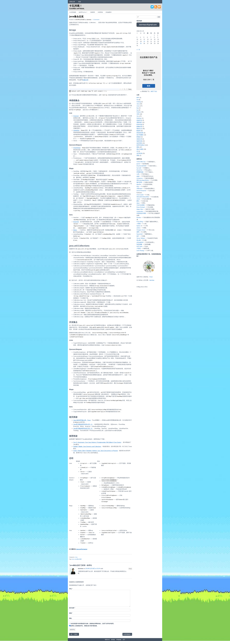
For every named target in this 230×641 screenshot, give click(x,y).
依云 (138, 186)
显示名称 (72, 608)
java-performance (81, 549)
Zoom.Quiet (140, 194)
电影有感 (139, 141)
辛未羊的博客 (141, 205)
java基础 (77, 559)
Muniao (139, 217)
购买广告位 (154, 91)
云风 (138, 174)
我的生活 (139, 128)
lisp (138, 108)
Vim (138, 116)
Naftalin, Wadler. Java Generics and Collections (87, 446)
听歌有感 (139, 124)
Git (137, 99)
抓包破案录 (108, 12)
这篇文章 (85, 80)
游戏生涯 (139, 139)
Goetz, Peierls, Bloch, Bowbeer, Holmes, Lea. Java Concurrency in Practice (95, 450)
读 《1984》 (74, 634)
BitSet (75, 230)
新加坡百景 (140, 132)
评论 (71, 588)
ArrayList (76, 116)
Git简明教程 (127, 634)
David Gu (139, 170)
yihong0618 (140, 242)
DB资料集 (100, 12)
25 (141, 43)
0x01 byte (139, 246)
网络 (138, 147)
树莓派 (139, 137)
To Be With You (141, 161)
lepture (139, 225)
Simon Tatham (141, 238)
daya (138, 203)
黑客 (138, 155)
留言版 (113, 639)
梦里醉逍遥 (140, 172)
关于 (124, 639)
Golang (139, 101)
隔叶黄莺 (139, 182)
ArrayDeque (76, 147)
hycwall (139, 168)
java (73, 559)
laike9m (139, 184)
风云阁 (139, 240)
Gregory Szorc (141, 230)
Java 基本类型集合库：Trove (82, 420)
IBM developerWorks (143, 180)
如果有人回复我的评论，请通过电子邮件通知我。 (84, 625)
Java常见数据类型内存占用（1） (83, 424)
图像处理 (139, 126)
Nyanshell (139, 234)
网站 (70, 618)
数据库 (139, 130)
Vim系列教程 (72, 12)
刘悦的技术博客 (141, 213)
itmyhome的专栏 (141, 166)
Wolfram (139, 118)
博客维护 (139, 122)
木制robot (139, 188)
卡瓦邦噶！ (75, 5)
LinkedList (76, 130)
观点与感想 (140, 149)
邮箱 (71, 613)
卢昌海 (139, 248)
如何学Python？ (83, 12)
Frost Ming (140, 221)
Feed (151, 277)
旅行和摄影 (140, 135)
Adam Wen (140, 209)
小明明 (139, 223)
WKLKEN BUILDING (143, 197)
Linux (138, 106)
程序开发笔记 (141, 145)
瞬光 (138, 201)
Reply (130, 568)
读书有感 (139, 153)
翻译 (80, 559)
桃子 (138, 236)
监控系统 (139, 143)
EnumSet (76, 221)
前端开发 (139, 120)
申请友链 (118, 639)
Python (139, 112)
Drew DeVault (141, 207)
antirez (139, 228)
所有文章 (72, 2)
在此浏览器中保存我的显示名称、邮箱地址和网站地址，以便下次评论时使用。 (93, 623)
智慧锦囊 (139, 244)
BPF (138, 97)
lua (137, 110)
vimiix (138, 199)
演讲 (79, 2)
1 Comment (96, 19)
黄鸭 (138, 232)
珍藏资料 (92, 12)
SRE (138, 114)
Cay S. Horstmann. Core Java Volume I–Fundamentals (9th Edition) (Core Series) (97, 442)
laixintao (89, 19)
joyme (138, 163)
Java (76, 557)
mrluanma (139, 178)
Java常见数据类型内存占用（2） (83, 428)
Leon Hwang (140, 250)
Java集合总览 (76, 16)
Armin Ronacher (141, 190)
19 (144, 41)
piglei (138, 176)
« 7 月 (138, 49)
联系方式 (107, 639)
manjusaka (140, 211)
